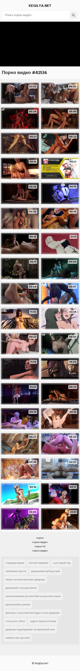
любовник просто (16, 571)
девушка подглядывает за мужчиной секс (30, 629)
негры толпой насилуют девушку (25, 579)
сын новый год (61, 563)
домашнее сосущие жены (21, 588)
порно (40, 538)
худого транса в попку (43, 621)
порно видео (40, 542)
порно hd (40, 546)
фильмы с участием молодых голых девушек (33, 613)
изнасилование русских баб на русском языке (33, 596)
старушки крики (15, 563)
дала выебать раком (18, 604)
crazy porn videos (15, 621)
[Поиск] (73, 15)
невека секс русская (18, 638)
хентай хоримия (38, 563)
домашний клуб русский (45, 571)
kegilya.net (40, 6)
